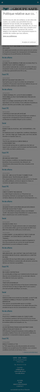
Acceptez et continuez (29, 42)
